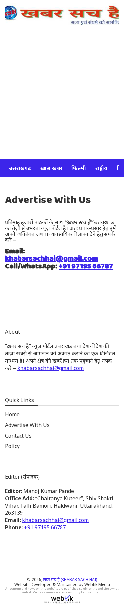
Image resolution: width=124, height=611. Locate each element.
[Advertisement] (62, 93)
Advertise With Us (27, 425)
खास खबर (51, 167)
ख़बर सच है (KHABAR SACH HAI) (70, 579)
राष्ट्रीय (101, 167)
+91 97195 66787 (86, 266)
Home (12, 414)
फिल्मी (78, 167)
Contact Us (18, 435)
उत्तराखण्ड (20, 167)
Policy (12, 446)
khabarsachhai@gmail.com (51, 259)
